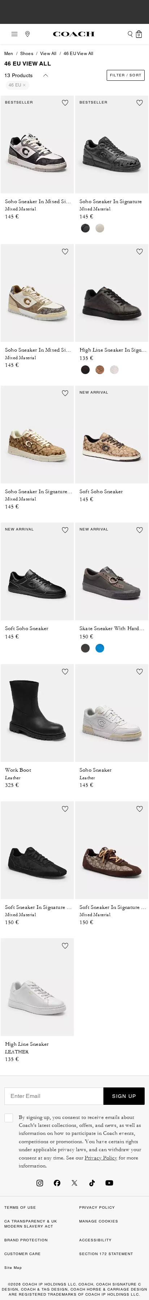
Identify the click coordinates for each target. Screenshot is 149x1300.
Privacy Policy (101, 1157)
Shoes (26, 53)
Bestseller (19, 102)
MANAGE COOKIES (98, 1221)
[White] (99, 228)
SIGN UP (124, 1096)
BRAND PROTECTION (26, 1240)
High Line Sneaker (26, 1044)
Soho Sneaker (95, 770)
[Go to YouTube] (109, 1183)
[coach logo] (73, 34)
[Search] (130, 34)
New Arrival (94, 392)
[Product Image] (37, 142)
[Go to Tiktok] (92, 1183)
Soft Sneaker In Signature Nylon (43, 907)
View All (48, 53)
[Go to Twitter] (74, 1183)
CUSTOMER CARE (22, 1253)
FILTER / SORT (125, 75)
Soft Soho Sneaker (101, 491)
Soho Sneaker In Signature (111, 201)
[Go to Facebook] (57, 1183)
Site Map (13, 1267)
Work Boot (18, 770)
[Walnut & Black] (85, 369)
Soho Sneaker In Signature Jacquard (47, 491)
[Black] (85, 228)
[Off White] (114, 369)
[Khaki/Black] (99, 369)
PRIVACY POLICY (97, 1207)
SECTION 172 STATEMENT (106, 1253)
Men (8, 53)
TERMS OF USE (20, 1207)
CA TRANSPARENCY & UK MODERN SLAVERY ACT (30, 1224)
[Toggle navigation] (12, 34)
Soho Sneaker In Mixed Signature (44, 201)
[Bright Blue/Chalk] (99, 648)
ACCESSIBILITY (95, 1240)
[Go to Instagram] (39, 1183)
